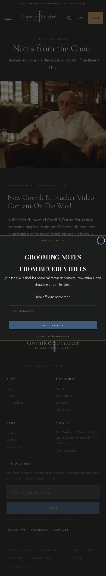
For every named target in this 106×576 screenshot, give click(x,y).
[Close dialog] (101, 240)
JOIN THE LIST (53, 325)
